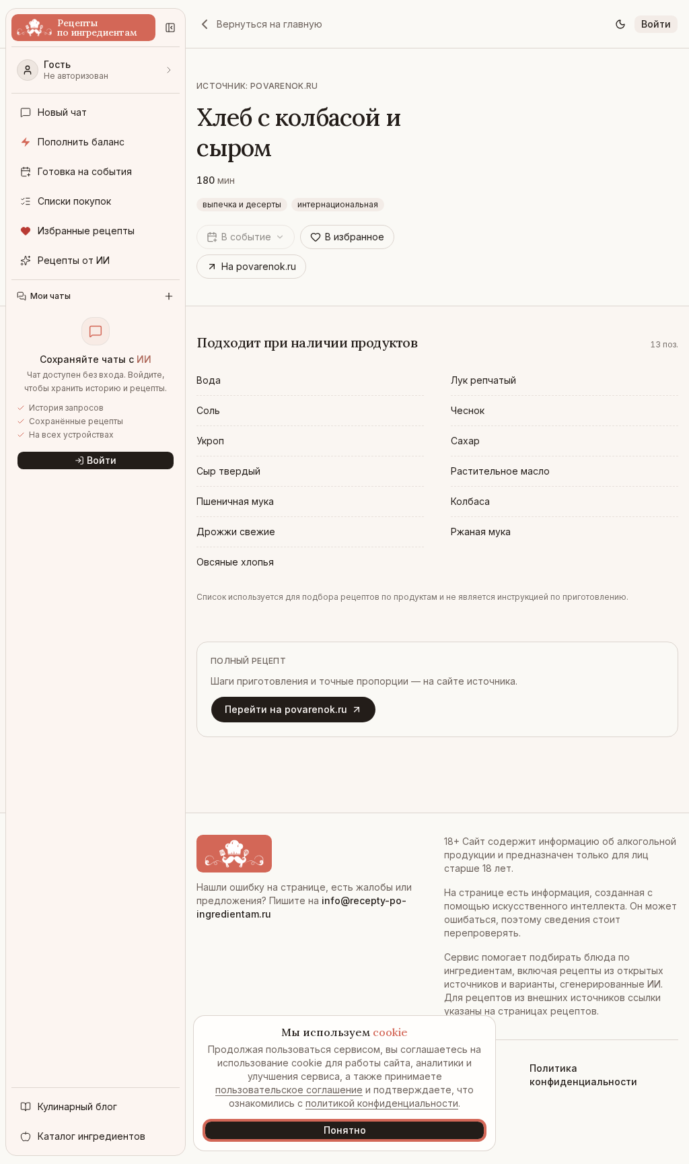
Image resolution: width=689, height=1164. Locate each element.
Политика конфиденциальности (583, 1074)
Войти (656, 24)
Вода (208, 380)
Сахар (465, 440)
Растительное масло (500, 471)
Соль (208, 410)
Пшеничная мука (235, 501)
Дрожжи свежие (235, 531)
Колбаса (470, 501)
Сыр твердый (228, 471)
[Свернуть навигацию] (170, 27)
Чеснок (467, 410)
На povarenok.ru (258, 266)
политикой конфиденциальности (381, 1103)
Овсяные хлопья (235, 562)
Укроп (210, 440)
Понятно (345, 1130)
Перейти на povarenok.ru (286, 709)
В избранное (354, 236)
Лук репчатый (483, 380)
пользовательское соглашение (289, 1089)
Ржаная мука (481, 531)
